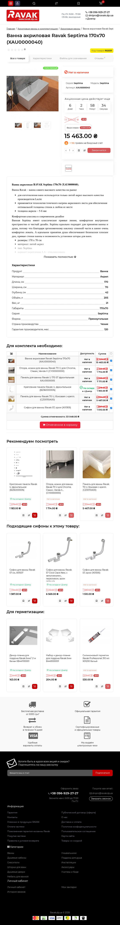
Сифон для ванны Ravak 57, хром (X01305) (95, 571)
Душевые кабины (16, 857)
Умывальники (69, 853)
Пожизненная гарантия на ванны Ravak (28, 831)
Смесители (13, 862)
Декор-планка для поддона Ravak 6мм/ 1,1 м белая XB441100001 (23, 658)
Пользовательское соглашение (78, 831)
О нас (64, 817)
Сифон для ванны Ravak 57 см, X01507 (22, 571)
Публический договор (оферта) (78, 812)
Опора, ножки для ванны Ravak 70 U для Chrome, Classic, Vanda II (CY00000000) (59, 488)
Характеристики (42, 58)
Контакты (12, 817)
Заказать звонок (101, 798)
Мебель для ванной (18, 876)
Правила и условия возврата (23, 840)
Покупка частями (16, 836)
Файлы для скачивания (73, 58)
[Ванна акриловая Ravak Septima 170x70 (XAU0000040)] (33, 92)
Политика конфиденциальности (78, 826)
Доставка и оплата (71, 822)
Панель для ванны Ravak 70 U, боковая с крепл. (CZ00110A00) (96, 487)
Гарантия (12, 812)
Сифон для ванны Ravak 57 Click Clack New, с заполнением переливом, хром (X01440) (59, 575)
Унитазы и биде (70, 872)
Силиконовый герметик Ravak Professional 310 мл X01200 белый (96, 658)
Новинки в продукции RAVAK (23, 822)
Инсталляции (68, 862)
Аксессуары (67, 867)
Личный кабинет (16, 887)
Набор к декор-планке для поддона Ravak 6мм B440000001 (58, 658)
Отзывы (100, 58)
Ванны (10, 853)
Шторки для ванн (16, 867)
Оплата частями (15, 826)
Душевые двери (16, 872)
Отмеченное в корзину (61, 424)
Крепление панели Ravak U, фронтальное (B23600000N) (23, 487)
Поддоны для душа (71, 857)
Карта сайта (67, 836)
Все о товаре (17, 58)
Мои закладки (69, 887)
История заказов (16, 892)
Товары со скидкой (71, 840)
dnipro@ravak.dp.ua (102, 793)
